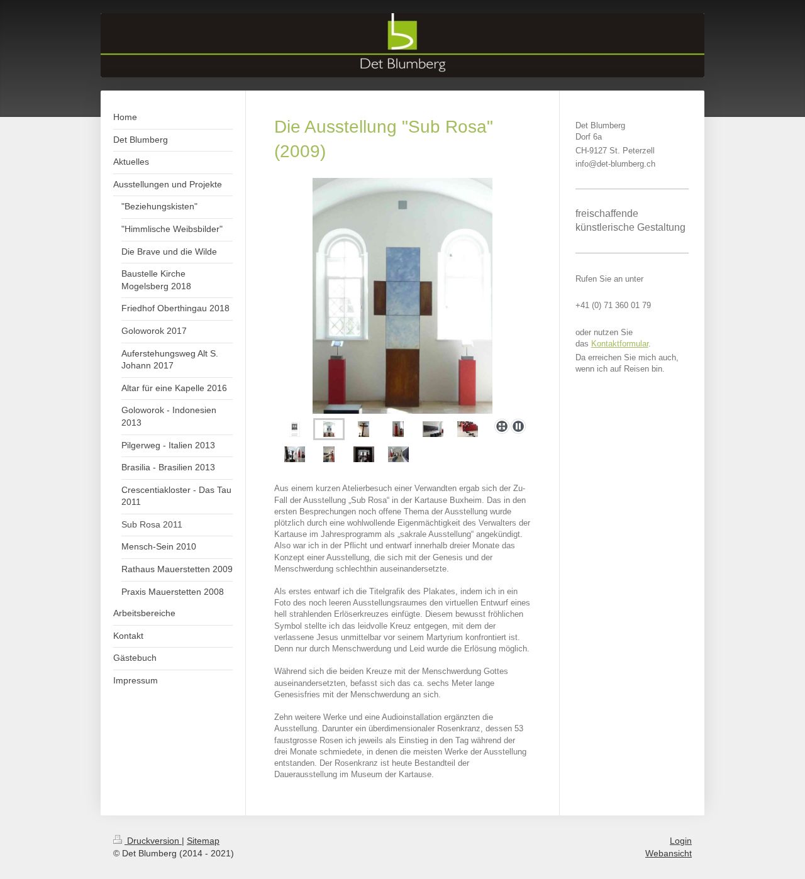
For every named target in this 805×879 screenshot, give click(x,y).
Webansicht (668, 853)
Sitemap (203, 841)
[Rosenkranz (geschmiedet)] (467, 429)
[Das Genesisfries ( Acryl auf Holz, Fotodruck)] (433, 429)
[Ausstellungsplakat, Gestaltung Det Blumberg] (294, 429)
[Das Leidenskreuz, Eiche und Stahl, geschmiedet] (363, 429)
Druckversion (153, 841)
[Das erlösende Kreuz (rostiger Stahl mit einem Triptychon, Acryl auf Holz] (402, 296)
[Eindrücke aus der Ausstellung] (294, 454)
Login (681, 841)
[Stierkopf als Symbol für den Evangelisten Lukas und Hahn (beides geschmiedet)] (398, 429)
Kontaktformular (619, 343)
